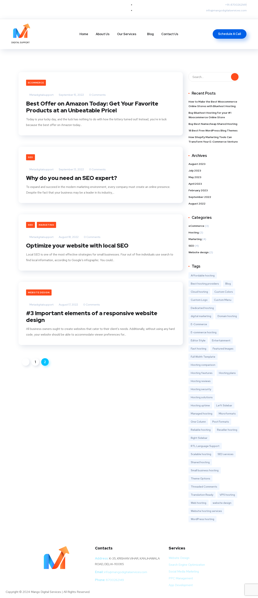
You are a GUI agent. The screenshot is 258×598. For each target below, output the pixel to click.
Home (84, 34)
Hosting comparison (203, 365)
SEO (30, 157)
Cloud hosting (199, 291)
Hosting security (201, 389)
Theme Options (200, 478)
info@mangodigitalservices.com (125, 572)
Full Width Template (203, 356)
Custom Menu (222, 300)
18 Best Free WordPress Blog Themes (213, 130)
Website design (39, 292)
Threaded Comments (204, 486)
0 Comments (97, 94)
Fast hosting (198, 348)
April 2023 (195, 183)
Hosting (193, 232)
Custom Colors (223, 291)
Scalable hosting (201, 454)
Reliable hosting (201, 429)
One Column (198, 421)
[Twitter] (18, 8)
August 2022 (196, 203)
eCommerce (36, 82)
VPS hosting (227, 494)
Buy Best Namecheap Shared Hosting (212, 124)
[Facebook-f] (30, 8)
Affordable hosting (203, 275)
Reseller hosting (227, 429)
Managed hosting (201, 413)
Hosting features (201, 373)
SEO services (225, 454)
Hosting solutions (202, 397)
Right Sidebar (199, 438)
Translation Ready (202, 494)
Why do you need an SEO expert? (71, 177)
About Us (103, 34)
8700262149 (115, 580)
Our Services (126, 34)
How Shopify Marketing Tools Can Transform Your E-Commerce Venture (213, 139)
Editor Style (198, 340)
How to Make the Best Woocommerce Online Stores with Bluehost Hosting (212, 104)
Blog (150, 34)
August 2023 (196, 164)
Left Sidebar (224, 405)
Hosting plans (227, 373)
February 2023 (198, 190)
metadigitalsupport (41, 94)
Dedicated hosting (202, 308)
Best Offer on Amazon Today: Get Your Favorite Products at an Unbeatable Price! (92, 107)
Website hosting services (206, 511)
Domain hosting (227, 316)
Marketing (46, 224)
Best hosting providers (205, 283)
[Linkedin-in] (43, 8)
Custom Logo (199, 300)
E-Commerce (199, 324)
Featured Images (223, 348)
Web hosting (198, 503)
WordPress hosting (202, 519)
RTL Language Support (205, 446)
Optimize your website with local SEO (77, 245)
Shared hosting (200, 462)
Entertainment (221, 340)
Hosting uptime (200, 405)
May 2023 (194, 177)
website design (222, 503)
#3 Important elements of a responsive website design (91, 316)
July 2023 (194, 170)
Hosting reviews (201, 381)
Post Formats (220, 421)
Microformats (227, 413)
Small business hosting (205, 470)
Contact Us (169, 34)
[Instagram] (55, 8)
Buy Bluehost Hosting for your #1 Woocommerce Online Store (209, 115)
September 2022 (199, 197)
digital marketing (201, 316)
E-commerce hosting (203, 332)
